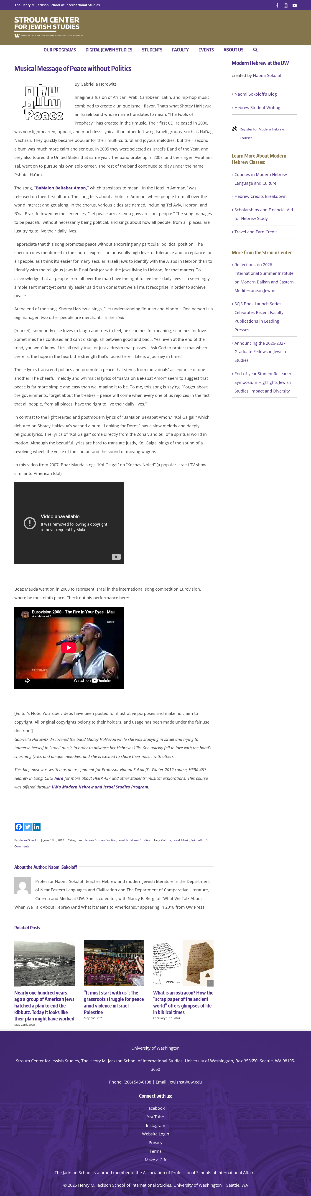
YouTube (155, 1116)
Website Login (155, 1134)
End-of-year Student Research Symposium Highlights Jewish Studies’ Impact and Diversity (263, 382)
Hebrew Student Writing (100, 840)
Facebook (155, 1108)
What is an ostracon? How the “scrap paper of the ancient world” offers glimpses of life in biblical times (183, 1002)
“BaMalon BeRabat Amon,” (61, 188)
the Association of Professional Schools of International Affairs (195, 1172)
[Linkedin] (37, 827)
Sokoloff (196, 840)
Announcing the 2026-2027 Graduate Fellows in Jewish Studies (260, 351)
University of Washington (155, 1048)
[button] (255, 49)
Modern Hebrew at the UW (260, 62)
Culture (166, 840)
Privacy (155, 1142)
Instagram (155, 1125)
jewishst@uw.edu (185, 1082)
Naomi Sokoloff (29, 840)
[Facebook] (19, 827)
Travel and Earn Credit (256, 232)
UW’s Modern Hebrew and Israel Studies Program (100, 787)
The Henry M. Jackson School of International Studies (57, 5)
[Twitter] (28, 827)
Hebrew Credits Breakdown (261, 196)
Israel (176, 840)
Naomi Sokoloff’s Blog (256, 94)
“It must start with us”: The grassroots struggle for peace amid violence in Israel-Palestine (114, 1002)
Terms (156, 1151)
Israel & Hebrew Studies (134, 840)
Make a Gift (155, 1160)
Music (185, 840)
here (58, 778)
